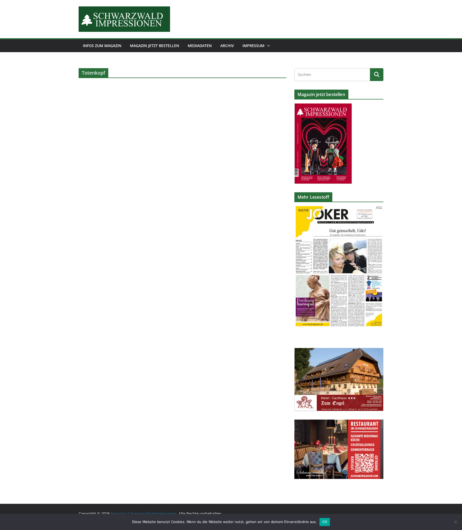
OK (324, 522)
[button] (267, 45)
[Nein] (455, 522)
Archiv (227, 45)
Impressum (253, 45)
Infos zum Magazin (102, 45)
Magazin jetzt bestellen (154, 45)
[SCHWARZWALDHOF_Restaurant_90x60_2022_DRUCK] (338, 422)
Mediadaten (200, 45)
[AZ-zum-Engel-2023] (338, 351)
